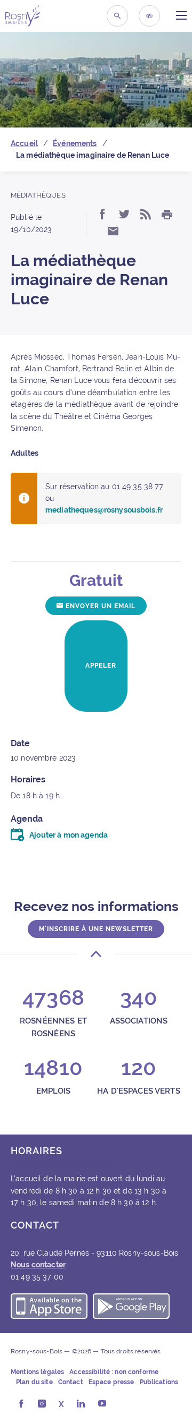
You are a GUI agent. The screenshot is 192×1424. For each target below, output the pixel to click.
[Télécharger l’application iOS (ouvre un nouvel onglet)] (49, 1307)
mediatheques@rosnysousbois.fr (104, 510)
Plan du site (34, 1382)
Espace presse (111, 1382)
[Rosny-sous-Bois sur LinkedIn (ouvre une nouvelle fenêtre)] (81, 1404)
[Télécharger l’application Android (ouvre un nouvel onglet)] (131, 1307)
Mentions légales (37, 1372)
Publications (159, 1382)
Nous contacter (38, 1264)
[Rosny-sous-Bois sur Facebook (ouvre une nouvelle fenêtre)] (21, 1404)
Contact (70, 1382)
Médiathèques (38, 195)
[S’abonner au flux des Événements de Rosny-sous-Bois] (145, 215)
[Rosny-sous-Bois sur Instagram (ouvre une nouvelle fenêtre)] (42, 1404)
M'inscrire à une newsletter (96, 929)
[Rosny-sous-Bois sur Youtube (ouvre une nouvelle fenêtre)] (102, 1404)
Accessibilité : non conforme (113, 1372)
